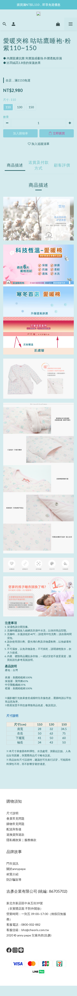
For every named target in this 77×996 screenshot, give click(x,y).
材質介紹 (12, 874)
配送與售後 (13, 829)
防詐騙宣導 (13, 879)
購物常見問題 (15, 824)
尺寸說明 (12, 715)
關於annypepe (16, 869)
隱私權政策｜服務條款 (21, 840)
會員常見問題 (15, 818)
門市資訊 (12, 863)
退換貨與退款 (15, 834)
